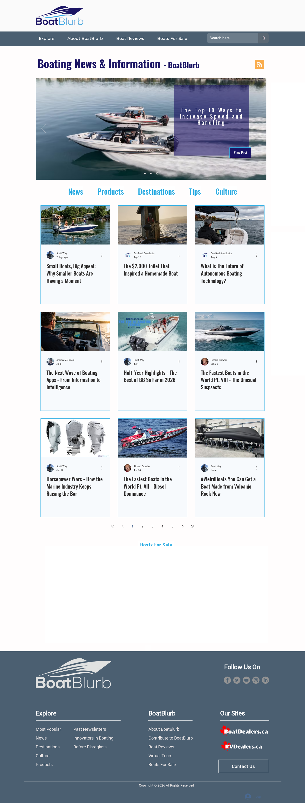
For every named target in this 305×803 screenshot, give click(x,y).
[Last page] (192, 526)
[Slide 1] (145, 173)
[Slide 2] (151, 173)
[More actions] (103, 255)
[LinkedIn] (265, 680)
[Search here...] (263, 38)
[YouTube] (246, 680)
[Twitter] (236, 680)
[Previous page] (122, 526)
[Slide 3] (157, 173)
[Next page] (182, 526)
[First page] (112, 526)
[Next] (258, 129)
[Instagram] (255, 680)
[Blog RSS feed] (259, 64)
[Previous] (43, 129)
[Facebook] (227, 680)
